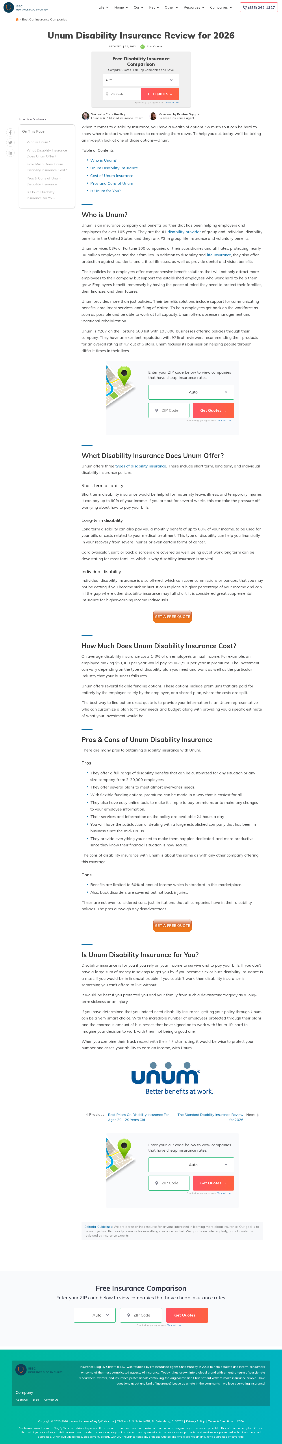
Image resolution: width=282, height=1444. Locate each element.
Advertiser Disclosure (32, 119)
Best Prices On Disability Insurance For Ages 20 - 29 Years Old (138, 1117)
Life (101, 7)
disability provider (184, 231)
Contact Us (51, 1399)
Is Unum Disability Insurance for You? (41, 195)
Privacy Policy (195, 1421)
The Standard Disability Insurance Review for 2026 (210, 1117)
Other (169, 7)
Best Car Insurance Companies (44, 19)
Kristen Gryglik (188, 114)
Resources (192, 7)
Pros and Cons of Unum (111, 183)
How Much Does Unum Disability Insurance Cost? (47, 167)
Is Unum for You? (105, 190)
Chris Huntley (115, 114)
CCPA (240, 1421)
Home (119, 7)
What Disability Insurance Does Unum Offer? (47, 153)
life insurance (219, 254)
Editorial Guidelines (98, 1227)
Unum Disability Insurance (114, 167)
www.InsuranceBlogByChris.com (92, 1421)
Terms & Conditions (221, 1421)
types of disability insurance (140, 465)
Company (24, 1392)
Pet (152, 7)
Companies (219, 7)
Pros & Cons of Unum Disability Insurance (44, 181)
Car (136, 7)
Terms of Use (171, 102)
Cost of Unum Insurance (111, 175)
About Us (22, 1399)
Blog (36, 1399)
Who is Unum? (38, 142)
